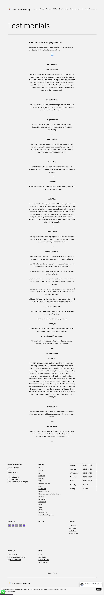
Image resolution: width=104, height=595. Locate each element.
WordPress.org (43, 562)
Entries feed (42, 557)
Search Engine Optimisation (17, 557)
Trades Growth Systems (46, 515)
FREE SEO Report (44, 483)
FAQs (55, 9)
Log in (40, 554)
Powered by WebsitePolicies (9, 591)
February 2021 (74, 533)
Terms (40, 509)
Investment (79, 9)
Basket (40, 470)
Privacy (40, 504)
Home (35, 9)
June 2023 (72, 530)
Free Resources (90, 9)
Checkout (41, 475)
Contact (48, 9)
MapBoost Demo (43, 491)
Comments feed (43, 560)
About (41, 9)
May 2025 (72, 528)
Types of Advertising (14, 560)
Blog (71, 9)
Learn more (63, 589)
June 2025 (72, 525)
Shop (40, 507)
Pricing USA (42, 502)
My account (42, 499)
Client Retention (13, 554)
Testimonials (63, 9)
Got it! (99, 589)
